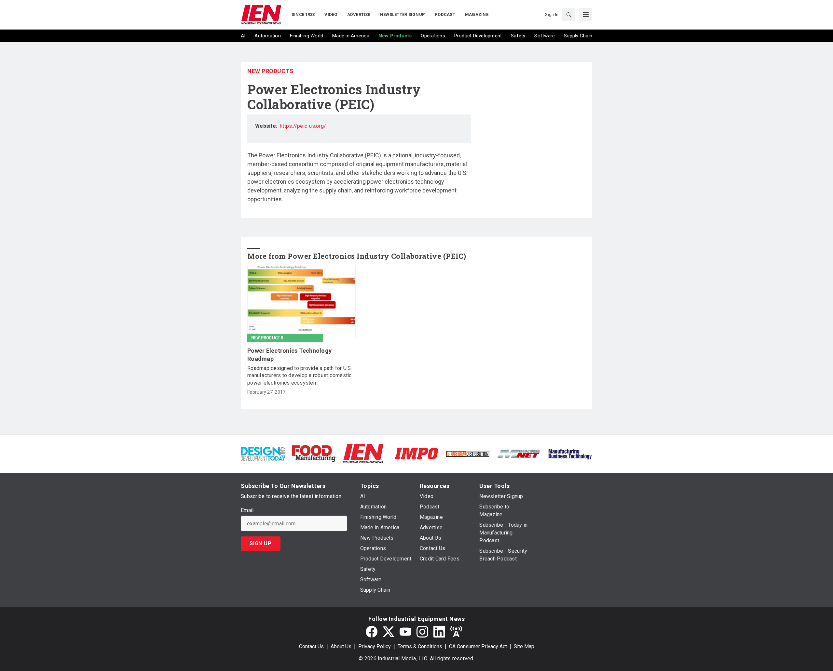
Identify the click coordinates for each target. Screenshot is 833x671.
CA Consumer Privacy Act (478, 646)
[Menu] (585, 14)
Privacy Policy (374, 646)
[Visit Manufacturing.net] (519, 453)
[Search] (568, 14)
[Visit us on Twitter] (388, 632)
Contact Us (311, 646)
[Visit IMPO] (416, 453)
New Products (270, 71)
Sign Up (261, 543)
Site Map (524, 646)
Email (247, 510)
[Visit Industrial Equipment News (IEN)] (363, 453)
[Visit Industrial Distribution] (467, 453)
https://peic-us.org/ (303, 126)
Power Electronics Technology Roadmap (289, 354)
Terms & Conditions (420, 646)
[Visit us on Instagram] (422, 632)
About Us (341, 646)
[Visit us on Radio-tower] (456, 632)
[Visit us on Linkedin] (439, 632)
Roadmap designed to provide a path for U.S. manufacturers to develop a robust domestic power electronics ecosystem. (299, 375)
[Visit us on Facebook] (371, 632)
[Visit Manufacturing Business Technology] (570, 453)
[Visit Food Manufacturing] (314, 453)
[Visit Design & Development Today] (263, 453)
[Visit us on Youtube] (405, 632)
